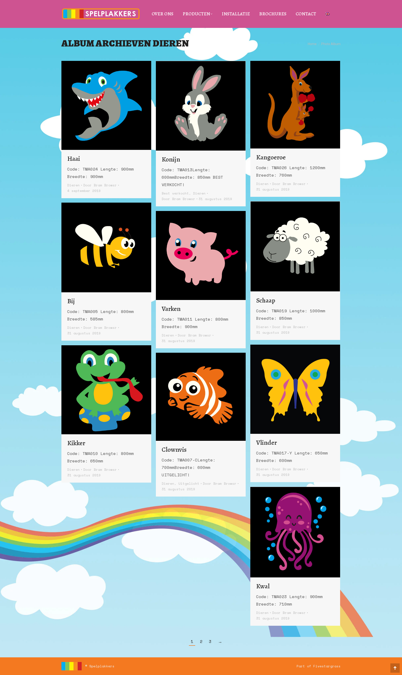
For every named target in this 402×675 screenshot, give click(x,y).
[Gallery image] (106, 105)
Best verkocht (175, 193)
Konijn (171, 159)
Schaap (265, 300)
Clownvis (174, 449)
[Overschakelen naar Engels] (327, 14)
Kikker (76, 443)
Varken (171, 308)
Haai (73, 158)
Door (100, 185)
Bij (71, 301)
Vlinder (266, 442)
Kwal (263, 586)
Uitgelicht (188, 483)
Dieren (73, 185)
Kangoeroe (271, 157)
